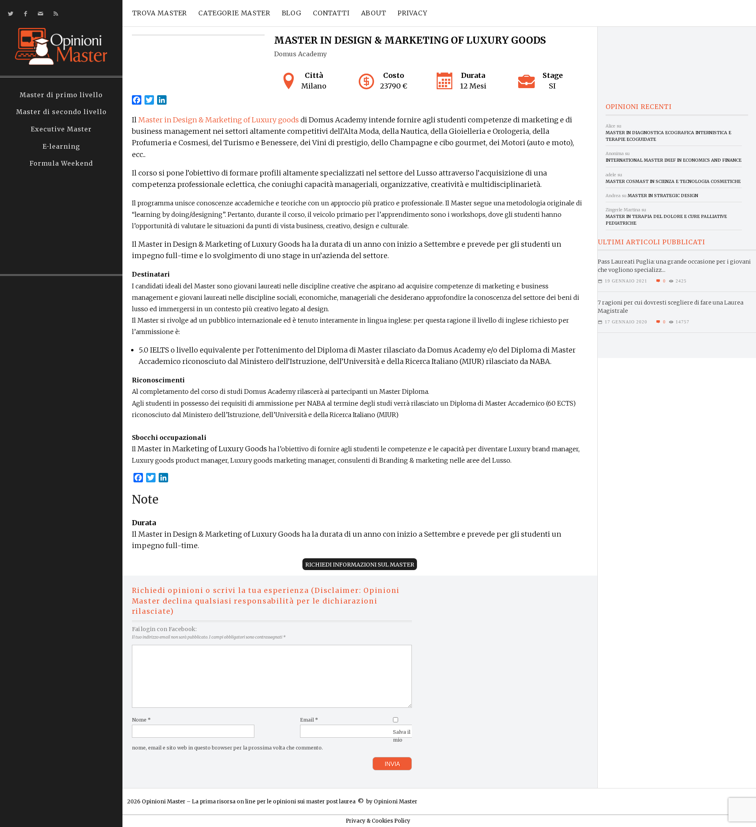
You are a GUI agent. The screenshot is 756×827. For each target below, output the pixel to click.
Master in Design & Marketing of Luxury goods (218, 119)
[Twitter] (9, 13)
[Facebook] (24, 13)
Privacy (413, 13)
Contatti (331, 13)
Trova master (159, 13)
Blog (292, 13)
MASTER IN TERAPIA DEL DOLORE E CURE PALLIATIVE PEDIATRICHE (666, 220)
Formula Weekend (61, 163)
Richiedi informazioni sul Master (359, 564)
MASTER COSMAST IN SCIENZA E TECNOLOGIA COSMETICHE (673, 181)
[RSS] (54, 13)
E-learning (61, 146)
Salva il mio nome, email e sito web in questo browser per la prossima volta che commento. (271, 740)
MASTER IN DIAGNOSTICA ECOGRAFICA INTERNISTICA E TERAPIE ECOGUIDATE (668, 136)
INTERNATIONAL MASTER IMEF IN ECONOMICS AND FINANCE (673, 160)
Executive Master (61, 129)
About (373, 13)
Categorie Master (234, 13)
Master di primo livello (61, 95)
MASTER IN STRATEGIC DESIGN (663, 195)
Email (309, 720)
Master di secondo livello (61, 112)
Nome (141, 720)
